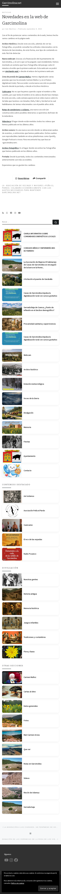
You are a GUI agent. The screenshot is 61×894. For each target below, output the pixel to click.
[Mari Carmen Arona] (12, 735)
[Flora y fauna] (12, 652)
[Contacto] (12, 470)
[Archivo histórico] (12, 369)
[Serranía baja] (12, 807)
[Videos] (12, 778)
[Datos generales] (12, 706)
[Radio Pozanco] (12, 554)
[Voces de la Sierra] (12, 398)
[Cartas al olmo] (12, 692)
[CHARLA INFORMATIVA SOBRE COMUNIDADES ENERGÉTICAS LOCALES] (12, 235)
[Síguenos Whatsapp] (7, 212)
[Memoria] (12, 427)
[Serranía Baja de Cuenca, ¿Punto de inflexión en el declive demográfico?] (12, 309)
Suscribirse (23, 178)
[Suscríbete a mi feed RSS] (3, 212)
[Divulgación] (12, 413)
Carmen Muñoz (24, 76)
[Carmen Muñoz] (12, 677)
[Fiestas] (12, 442)
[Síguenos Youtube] (19, 212)
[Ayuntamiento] (12, 456)
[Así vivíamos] (12, 496)
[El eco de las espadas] (12, 539)
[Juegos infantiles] (12, 623)
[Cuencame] (12, 525)
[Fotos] (12, 720)
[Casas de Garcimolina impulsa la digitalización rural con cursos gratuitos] (12, 294)
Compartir (41, 178)
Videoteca (6, 121)
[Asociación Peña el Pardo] (12, 511)
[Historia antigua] (12, 594)
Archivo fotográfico (10, 148)
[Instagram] (15, 212)
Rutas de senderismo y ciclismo (15, 109)
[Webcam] (12, 355)
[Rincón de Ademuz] (12, 793)
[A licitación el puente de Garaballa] (12, 279)
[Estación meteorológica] (12, 384)
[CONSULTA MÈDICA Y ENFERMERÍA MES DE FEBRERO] (12, 249)
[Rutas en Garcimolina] (12, 764)
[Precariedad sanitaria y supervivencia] (12, 324)
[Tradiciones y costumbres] (12, 637)
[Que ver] (12, 749)
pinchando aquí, (12, 71)
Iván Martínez (10, 29)
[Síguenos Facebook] (11, 212)
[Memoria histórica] (12, 608)
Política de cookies (17, 883)
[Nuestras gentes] (12, 579)
